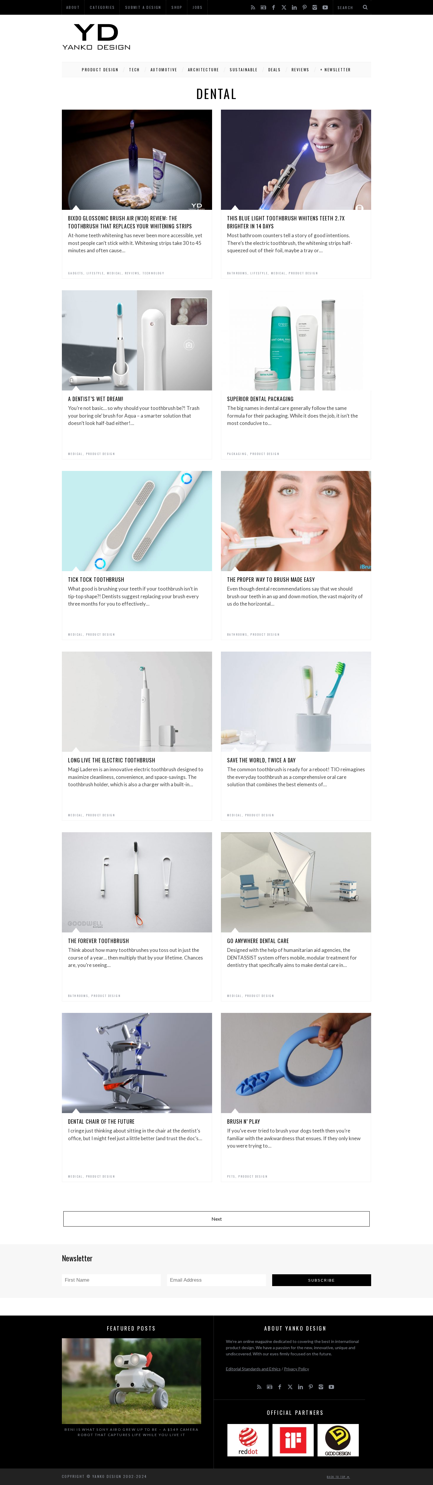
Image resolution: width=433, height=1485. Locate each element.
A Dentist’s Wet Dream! (95, 399)
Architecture (203, 69)
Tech (134, 69)
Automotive (164, 69)
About (73, 7)
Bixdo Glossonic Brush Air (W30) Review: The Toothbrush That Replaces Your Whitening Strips (130, 222)
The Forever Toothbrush (98, 941)
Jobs (198, 7)
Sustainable (244, 69)
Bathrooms (237, 273)
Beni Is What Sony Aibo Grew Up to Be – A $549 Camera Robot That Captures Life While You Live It (132, 1432)
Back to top (337, 1477)
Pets (231, 1176)
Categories (102, 7)
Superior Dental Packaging (260, 399)
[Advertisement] (264, 37)
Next (216, 1219)
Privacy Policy (296, 1368)
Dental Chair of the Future (101, 1121)
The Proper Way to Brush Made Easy (271, 579)
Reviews (301, 69)
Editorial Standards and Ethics (253, 1368)
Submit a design (143, 7)
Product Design (100, 69)
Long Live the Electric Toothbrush (111, 760)
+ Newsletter (335, 69)
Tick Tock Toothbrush (96, 579)
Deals (274, 69)
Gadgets (75, 273)
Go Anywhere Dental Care (258, 941)
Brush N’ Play (243, 1121)
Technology (153, 273)
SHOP (177, 7)
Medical (114, 273)
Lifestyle (95, 273)
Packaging (237, 453)
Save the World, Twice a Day (261, 760)
